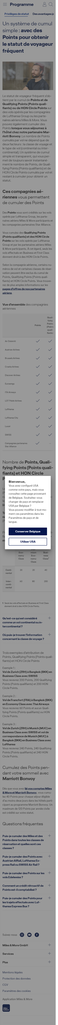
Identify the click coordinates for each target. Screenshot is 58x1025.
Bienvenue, (17, 482)
